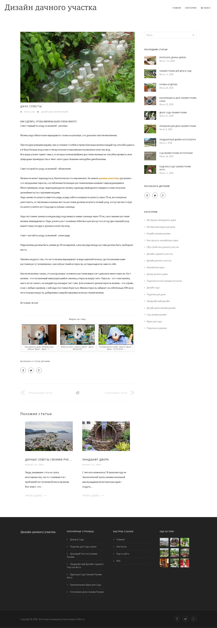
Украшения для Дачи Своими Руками (177, 126)
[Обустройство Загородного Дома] (184, 552)
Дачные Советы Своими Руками (49, 459)
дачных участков (108, 178)
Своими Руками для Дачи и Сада (175, 71)
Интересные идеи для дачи (161, 226)
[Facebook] (23, 370)
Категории (191, 8)
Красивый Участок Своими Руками (82, 555)
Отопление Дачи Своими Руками (87, 591)
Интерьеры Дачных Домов (172, 57)
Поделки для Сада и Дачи (83, 546)
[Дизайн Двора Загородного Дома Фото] (184, 542)
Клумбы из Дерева (168, 84)
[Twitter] (31, 370)
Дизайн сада (153, 287)
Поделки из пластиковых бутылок (164, 280)
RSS (118, 560)
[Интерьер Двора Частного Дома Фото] (174, 563)
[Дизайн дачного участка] (51, 6)
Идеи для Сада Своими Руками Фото (84, 576)
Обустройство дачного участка (163, 247)
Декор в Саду (77, 539)
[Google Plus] (39, 370)
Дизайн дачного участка (159, 260)
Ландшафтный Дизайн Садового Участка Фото (85, 566)
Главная (177, 8)
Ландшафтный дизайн (158, 301)
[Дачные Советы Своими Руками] (49, 435)
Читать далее (33, 495)
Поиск (207, 8)
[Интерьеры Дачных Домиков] (164, 563)
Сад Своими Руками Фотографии (176, 153)
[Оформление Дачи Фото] (164, 552)
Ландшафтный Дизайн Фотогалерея (177, 139)
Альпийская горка (156, 267)
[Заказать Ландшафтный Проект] (174, 552)
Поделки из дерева (157, 328)
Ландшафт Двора (95, 459)
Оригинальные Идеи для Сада (85, 584)
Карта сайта (122, 553)
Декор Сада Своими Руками (173, 112)
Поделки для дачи (156, 294)
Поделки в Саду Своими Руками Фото (175, 168)
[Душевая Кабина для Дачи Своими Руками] (184, 563)
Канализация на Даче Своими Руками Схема (177, 99)
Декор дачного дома (157, 274)
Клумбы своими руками (158, 233)
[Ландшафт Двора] (106, 435)
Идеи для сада (154, 321)
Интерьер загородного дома (161, 220)
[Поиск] (193, 35)
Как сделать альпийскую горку (162, 240)
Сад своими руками (156, 314)
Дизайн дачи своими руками (54, 112)
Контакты (121, 546)
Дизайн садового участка (160, 253)
